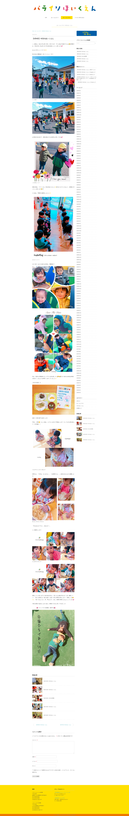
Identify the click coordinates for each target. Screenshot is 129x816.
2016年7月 (79, 382)
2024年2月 (79, 163)
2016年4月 (79, 390)
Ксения (92, 82)
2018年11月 (79, 315)
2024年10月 (79, 143)
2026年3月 (79, 102)
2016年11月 (79, 373)
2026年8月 (79, 90)
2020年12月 (79, 254)
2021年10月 (79, 230)
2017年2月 (79, 365)
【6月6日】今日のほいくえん (82, 74)
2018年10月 (79, 317)
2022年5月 (79, 213)
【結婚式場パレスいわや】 (59, 797)
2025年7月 (79, 122)
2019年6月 (79, 298)
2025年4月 (79, 129)
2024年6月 (79, 153)
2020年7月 (79, 266)
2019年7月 (79, 295)
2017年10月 (79, 346)
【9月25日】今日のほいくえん (83, 82)
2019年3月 (79, 305)
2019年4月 (79, 303)
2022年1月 (79, 223)
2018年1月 (79, 339)
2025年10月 (79, 114)
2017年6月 (79, 356)
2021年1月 (79, 252)
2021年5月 (79, 242)
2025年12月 (79, 110)
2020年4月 (79, 274)
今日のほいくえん (68, 25)
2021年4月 (79, 245)
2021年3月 (79, 247)
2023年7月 (79, 180)
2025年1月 (79, 136)
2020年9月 (79, 262)
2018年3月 (79, 334)
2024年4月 (79, 158)
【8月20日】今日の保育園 (48, 698)
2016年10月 (79, 375)
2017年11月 (79, 344)
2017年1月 (79, 368)
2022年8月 (79, 206)
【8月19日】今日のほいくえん (49, 706)
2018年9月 (79, 320)
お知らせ (78, 400)
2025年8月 (79, 119)
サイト (33, 766)
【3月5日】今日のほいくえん (41, 724)
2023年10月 (79, 172)
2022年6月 (79, 211)
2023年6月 (79, 182)
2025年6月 (79, 124)
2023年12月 (79, 167)
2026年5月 (79, 97)
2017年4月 (79, 361)
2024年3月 (79, 160)
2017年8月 (79, 351)
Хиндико (91, 72)
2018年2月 (79, 337)
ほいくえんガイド (55, 17)
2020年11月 (79, 257)
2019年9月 (79, 291)
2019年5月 (79, 300)
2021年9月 (79, 233)
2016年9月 (79, 378)
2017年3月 (79, 363)
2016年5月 (79, 387)
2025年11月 (79, 112)
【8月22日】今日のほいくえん (49, 681)
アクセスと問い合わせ (79, 17)
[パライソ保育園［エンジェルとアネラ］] (64, 5)
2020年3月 (79, 276)
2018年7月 (79, 324)
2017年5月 (79, 358)
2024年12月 (79, 139)
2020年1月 (79, 281)
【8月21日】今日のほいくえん (49, 689)
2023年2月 (79, 192)
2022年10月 (79, 201)
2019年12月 (79, 283)
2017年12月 (79, 341)
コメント (35, 740)
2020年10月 (79, 259)
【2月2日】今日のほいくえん (82, 76)
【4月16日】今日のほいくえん (82, 69)
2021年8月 (79, 235)
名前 (34, 756)
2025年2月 (79, 134)
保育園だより (79, 408)
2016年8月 (79, 380)
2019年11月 (79, 286)
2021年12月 (79, 225)
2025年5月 (79, 126)
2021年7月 (79, 238)
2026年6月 (79, 95)
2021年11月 (79, 228)
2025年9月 (79, 117)
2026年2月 (79, 105)
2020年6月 (79, 269)
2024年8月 (79, 148)
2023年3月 (79, 189)
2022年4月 (79, 216)
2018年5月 (79, 329)
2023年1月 (79, 194)
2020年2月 (79, 279)
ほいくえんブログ (66, 17)
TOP (46, 17)
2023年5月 (79, 184)
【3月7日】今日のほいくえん (65, 724)
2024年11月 (79, 141)
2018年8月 (79, 322)
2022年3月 (79, 218)
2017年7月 (79, 353)
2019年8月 (79, 293)
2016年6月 (79, 385)
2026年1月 (79, 107)
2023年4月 (79, 187)
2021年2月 (79, 250)
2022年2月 (79, 221)
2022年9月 (79, 204)
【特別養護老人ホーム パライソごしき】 (62, 792)
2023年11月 (79, 170)
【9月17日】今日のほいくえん (82, 72)
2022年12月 (79, 196)
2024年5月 (79, 155)
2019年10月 (79, 288)
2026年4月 (79, 100)
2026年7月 (79, 93)
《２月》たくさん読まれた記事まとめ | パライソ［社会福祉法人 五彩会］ (86, 78)
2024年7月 (79, 151)
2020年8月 (79, 264)
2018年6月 (79, 327)
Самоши (91, 74)
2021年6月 (79, 240)
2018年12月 (79, 312)
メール (34, 761)
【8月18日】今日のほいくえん (49, 715)
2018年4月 (79, 332)
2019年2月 (79, 308)
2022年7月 (79, 209)
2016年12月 (79, 370)
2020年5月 (79, 271)
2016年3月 (79, 392)
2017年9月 (79, 349)
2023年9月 (79, 175)
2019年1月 (79, 310)
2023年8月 (79, 177)
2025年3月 (79, 131)
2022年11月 (79, 199)
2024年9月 (79, 146)
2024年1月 (79, 165)
